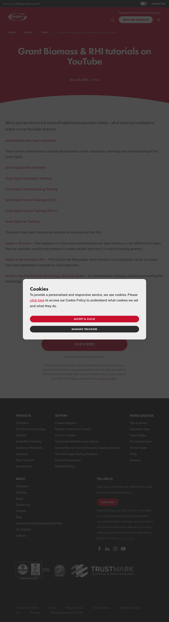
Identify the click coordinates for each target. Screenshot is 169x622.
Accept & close (84, 319)
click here (37, 300)
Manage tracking (84, 329)
